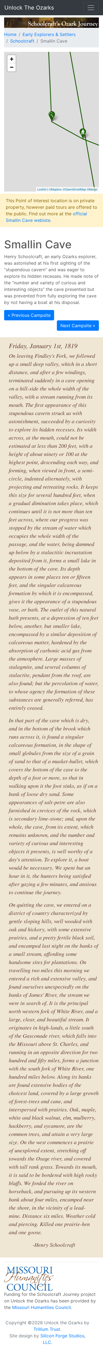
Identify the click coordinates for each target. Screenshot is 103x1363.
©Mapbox (55, 189)
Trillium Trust (47, 1329)
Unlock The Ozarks (29, 7)
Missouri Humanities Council (41, 1307)
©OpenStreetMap (74, 189)
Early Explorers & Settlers (49, 34)
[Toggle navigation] (91, 7)
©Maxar (92, 189)
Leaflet (41, 189)
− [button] (11, 67)
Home (10, 34)
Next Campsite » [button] (77, 325)
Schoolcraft (22, 41)
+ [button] (11, 59)
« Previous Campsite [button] (29, 315)
